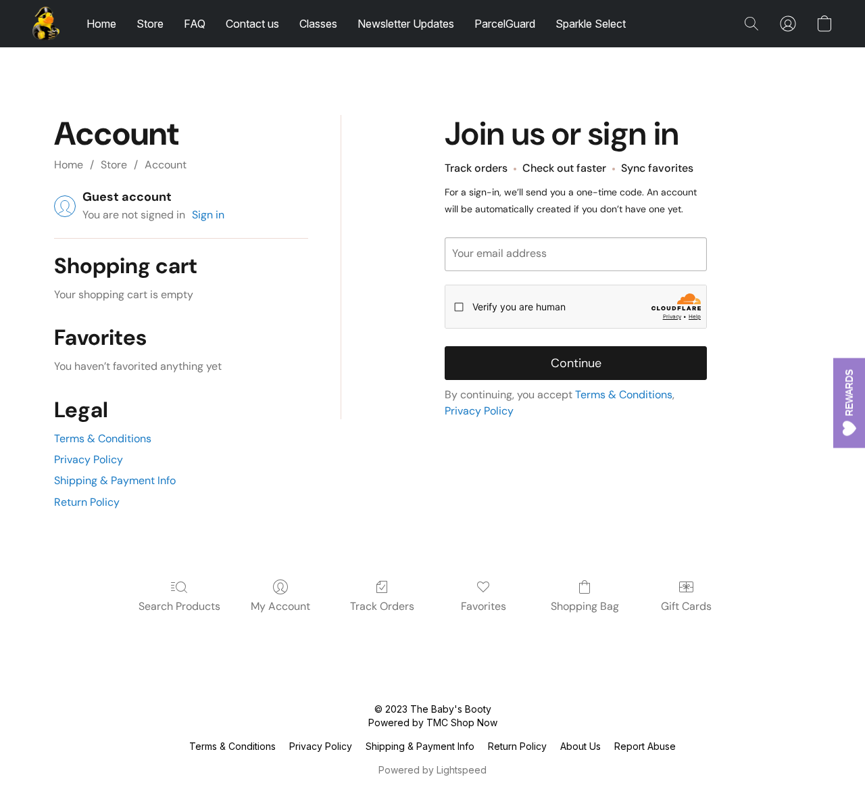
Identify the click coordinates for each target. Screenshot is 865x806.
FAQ (194, 23)
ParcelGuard (504, 23)
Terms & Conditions (102, 438)
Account (166, 165)
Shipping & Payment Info (115, 480)
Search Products (179, 606)
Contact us (252, 23)
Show (849, 403)
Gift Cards (686, 606)
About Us (580, 746)
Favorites (483, 606)
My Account (280, 606)
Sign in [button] (208, 215)
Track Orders (382, 606)
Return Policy (87, 502)
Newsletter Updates (405, 23)
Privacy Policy (88, 459)
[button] (45, 24)
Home (101, 23)
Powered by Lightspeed (432, 770)
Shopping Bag (585, 606)
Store (150, 23)
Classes (318, 23)
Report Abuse (645, 746)
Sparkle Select (590, 23)
